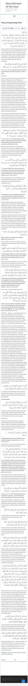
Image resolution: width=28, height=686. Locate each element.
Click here (3, 652)
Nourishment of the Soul (13, 5)
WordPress (3, 680)
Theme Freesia (21, 678)
